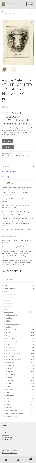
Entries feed (5, 435)
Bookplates (9, 318)
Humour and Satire (11, 339)
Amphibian (11, 365)
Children (8, 321)
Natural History (23, 11)
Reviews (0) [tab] (5, 177)
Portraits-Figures (10, 395)
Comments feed (7, 437)
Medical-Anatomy (11, 350)
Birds (9, 368)
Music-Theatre (10, 356)
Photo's (6, 309)
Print (3, 101)
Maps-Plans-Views (9, 297)
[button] (31, 22)
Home (5, 11)
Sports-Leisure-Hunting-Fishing (14, 413)
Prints (5, 285)
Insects (10, 377)
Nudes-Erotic (9, 389)
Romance (8, 407)
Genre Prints (9, 333)
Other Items (7, 306)
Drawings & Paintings (10, 294)
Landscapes (9, 345)
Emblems (8, 327)
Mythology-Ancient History (13, 359)
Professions (9, 401)
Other (9, 383)
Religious (8, 404)
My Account (6, 460)
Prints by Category (13, 11)
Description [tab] (5, 166)
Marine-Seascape (10, 347)
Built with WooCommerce (9, 453)
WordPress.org (6, 439)
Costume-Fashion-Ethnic (12, 324)
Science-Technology (11, 410)
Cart (27, 458)
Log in (4, 432)
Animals (6, 158)
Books (5, 291)
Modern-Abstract (8, 303)
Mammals (31, 11)
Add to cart (7, 141)
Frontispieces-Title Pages (15, 156)
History (8, 336)
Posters (8, 398)
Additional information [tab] (9, 172)
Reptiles (10, 386)
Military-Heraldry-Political (13, 353)
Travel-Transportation (12, 416)
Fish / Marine (11, 374)
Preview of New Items (10, 288)
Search (18, 460)
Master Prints (7, 300)
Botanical (10, 371)
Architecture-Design (11, 315)
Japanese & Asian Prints (12, 342)
